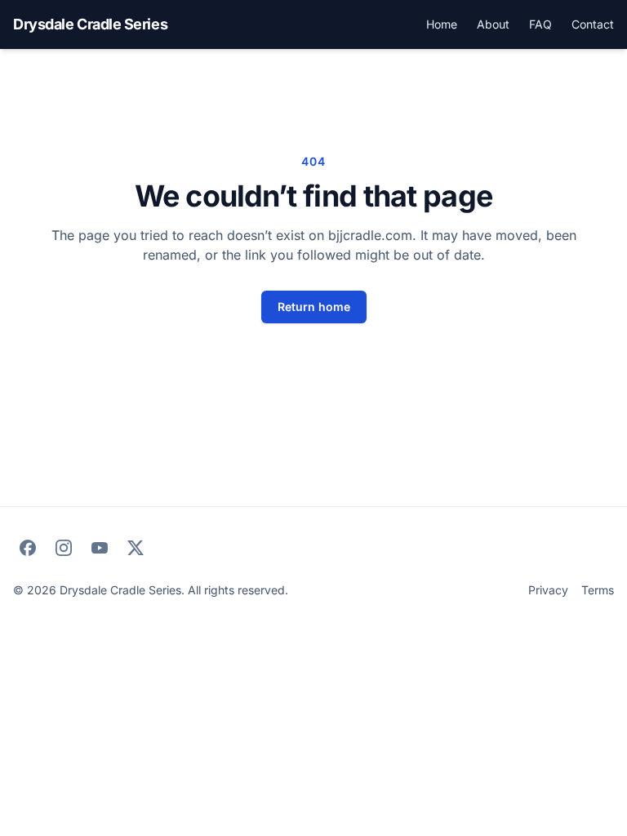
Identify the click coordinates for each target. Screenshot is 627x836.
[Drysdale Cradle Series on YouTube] (99, 548)
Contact (592, 24)
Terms (597, 590)
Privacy (548, 590)
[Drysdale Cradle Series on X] (135, 548)
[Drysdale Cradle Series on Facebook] (27, 548)
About (493, 24)
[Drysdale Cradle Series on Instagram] (63, 548)
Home (441, 24)
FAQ (540, 24)
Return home (314, 307)
